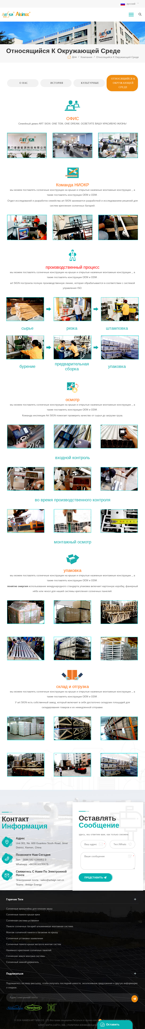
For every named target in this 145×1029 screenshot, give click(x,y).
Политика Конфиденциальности (87, 1025)
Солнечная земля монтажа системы (25, 956)
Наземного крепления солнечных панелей (28, 950)
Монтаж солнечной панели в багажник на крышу (32, 932)
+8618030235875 (38, 864)
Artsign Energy (33, 884)
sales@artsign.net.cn (52, 880)
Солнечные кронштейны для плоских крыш (29, 908)
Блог (41, 1025)
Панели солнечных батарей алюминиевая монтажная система (39, 926)
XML (64, 1025)
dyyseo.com (91, 1020)
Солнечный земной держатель (22, 962)
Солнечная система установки (22, 920)
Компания (86, 57)
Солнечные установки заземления (24, 938)
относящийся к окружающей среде (117, 57)
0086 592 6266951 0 (34, 859)
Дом (74, 57)
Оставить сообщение (114, 1026)
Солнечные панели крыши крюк (23, 914)
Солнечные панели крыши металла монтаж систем (33, 944)
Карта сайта (53, 1025)
